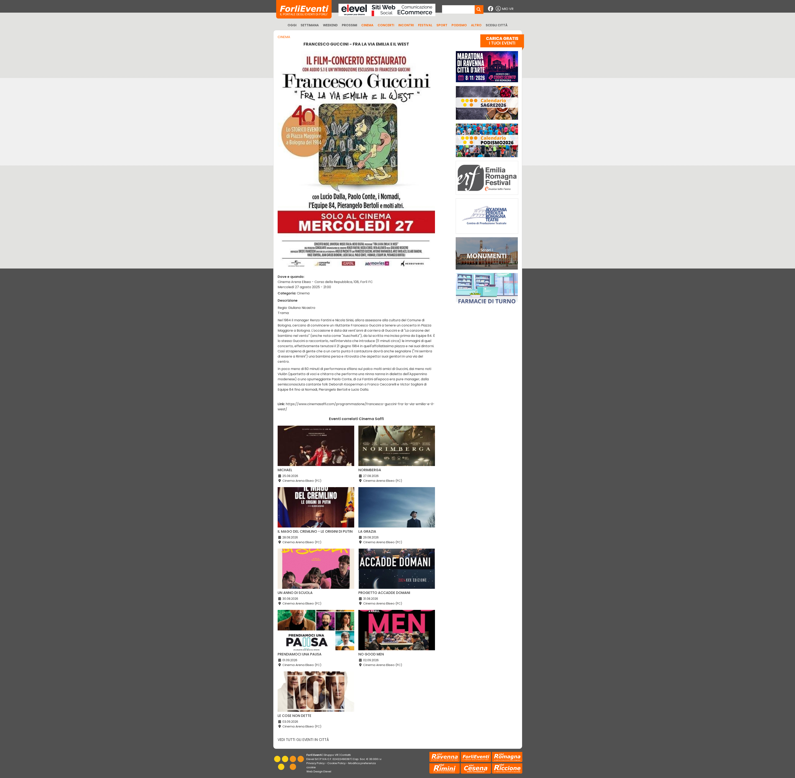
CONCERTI (386, 25)
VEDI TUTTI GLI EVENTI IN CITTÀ (303, 739)
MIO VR (507, 8)
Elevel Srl (312, 759)
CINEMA (367, 25)
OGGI (292, 25)
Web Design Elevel (318, 771)
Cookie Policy (336, 763)
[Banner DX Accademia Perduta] (487, 234)
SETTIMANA (310, 25)
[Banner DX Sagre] (487, 120)
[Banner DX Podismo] (487, 158)
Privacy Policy (315, 763)
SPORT (441, 25)
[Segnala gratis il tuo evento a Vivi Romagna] (502, 43)
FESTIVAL (425, 25)
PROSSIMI (349, 25)
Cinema (284, 37)
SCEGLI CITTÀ (496, 25)
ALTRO (476, 25)
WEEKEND (330, 25)
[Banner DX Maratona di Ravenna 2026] (487, 83)
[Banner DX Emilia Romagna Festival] (487, 195)
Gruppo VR (331, 755)
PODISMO (459, 25)
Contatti (345, 755)
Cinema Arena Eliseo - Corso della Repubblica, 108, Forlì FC (325, 281)
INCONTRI (406, 25)
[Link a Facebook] (491, 8)
